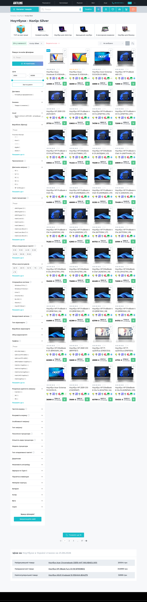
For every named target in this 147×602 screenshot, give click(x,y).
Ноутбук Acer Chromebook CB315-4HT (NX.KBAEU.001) (73, 563)
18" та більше (20, 188)
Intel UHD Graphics (22, 375)
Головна (13, 16)
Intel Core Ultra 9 (21, 236)
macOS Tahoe (20, 306)
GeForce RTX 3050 (22, 355)
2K (17, 395)
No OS (18, 299)
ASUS (17, 151)
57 (82, 541)
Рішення (79, 3)
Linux (17, 292)
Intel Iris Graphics (21, 368)
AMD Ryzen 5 (20, 212)
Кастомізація (63, 3)
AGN (17, 144)
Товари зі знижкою (22, 105)
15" (17, 177)
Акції (105, 3)
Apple (17, 147)
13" (16, 170)
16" (17, 181)
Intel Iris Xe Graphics (22, 372)
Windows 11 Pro (21, 285)
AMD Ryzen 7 (20, 215)
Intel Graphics (20, 379)
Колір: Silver (29, 16)
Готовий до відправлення (24, 95)
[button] (27, 64)
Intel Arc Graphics (22, 365)
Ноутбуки (20, 16)
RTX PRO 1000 (20, 351)
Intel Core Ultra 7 (21, 232)
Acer (17, 140)
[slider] (12, 80)
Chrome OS (19, 296)
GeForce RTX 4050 (21, 358)
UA (130, 3)
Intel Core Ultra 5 (21, 229)
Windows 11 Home (21, 289)
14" (17, 174)
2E (16, 137)
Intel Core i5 (19, 222)
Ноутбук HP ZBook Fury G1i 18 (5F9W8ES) (67, 569)
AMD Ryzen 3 (20, 208)
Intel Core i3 (19, 218)
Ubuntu (18, 302)
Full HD (18, 392)
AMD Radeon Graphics (23, 361)
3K (16, 399)
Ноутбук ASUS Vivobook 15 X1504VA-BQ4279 (68, 575)
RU (135, 3)
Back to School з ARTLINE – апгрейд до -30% (29, 116)
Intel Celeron (20, 225)
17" (16, 184)
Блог (93, 3)
